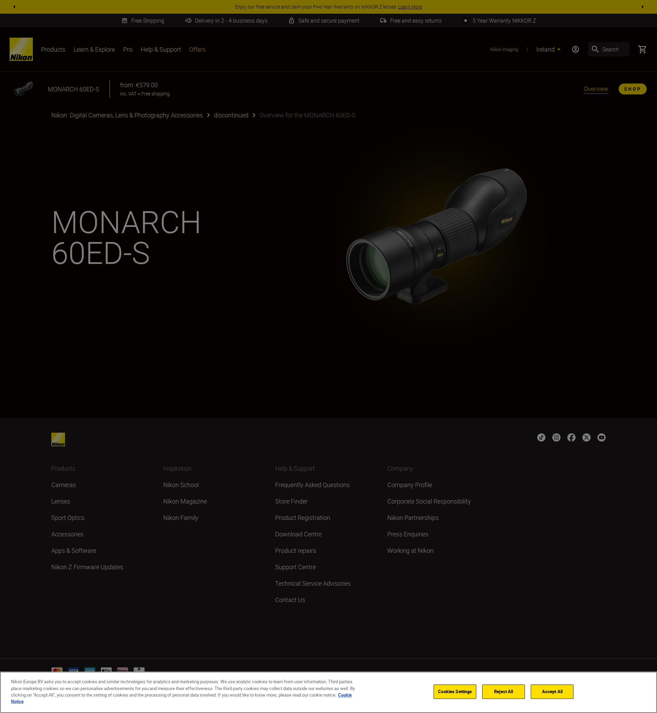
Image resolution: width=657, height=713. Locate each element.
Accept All (552, 691)
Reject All (503, 691)
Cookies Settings (455, 691)
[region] (328, 692)
